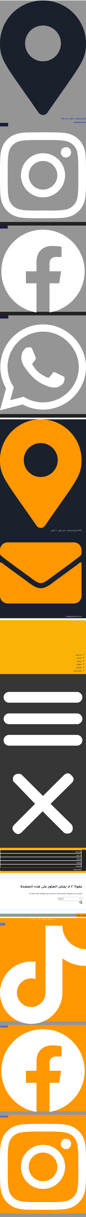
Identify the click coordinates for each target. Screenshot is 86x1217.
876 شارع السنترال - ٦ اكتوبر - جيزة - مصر (73, 118)
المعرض (79, 667)
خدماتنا (79, 661)
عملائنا (79, 664)
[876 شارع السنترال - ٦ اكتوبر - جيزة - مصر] (43, 114)
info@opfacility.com (79, 122)
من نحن (79, 658)
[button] (43, 761)
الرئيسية (79, 655)
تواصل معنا (78, 671)
